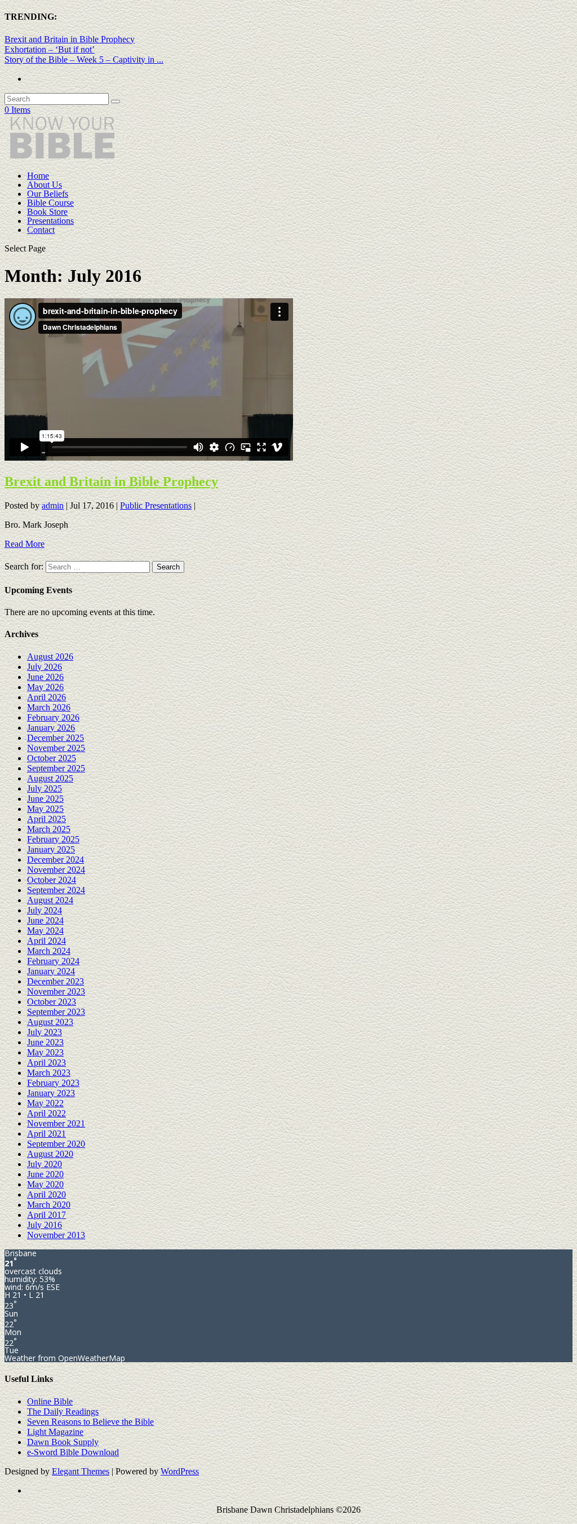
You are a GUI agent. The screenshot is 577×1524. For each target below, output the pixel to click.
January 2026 (51, 727)
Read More (25, 544)
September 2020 (56, 1143)
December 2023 (55, 981)
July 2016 (44, 1225)
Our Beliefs (47, 193)
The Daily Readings (63, 1411)
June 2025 (45, 798)
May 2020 (45, 1184)
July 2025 (44, 788)
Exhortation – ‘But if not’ (50, 49)
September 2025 (56, 768)
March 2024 (48, 951)
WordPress (180, 1471)
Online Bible (50, 1401)
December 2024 (55, 859)
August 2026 (50, 656)
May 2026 (45, 687)
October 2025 (51, 758)
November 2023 (56, 991)
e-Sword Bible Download (73, 1452)
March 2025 (48, 829)
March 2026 (48, 707)
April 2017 (46, 1215)
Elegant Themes (80, 1471)
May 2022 (45, 1103)
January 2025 (51, 849)
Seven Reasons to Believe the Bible (90, 1421)
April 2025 (46, 819)
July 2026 (44, 667)
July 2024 (44, 910)
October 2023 (51, 1001)
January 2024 (51, 971)
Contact (41, 230)
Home (38, 175)
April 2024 (46, 941)
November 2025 (56, 748)
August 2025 (50, 778)
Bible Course (50, 202)
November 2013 (56, 1235)
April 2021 (46, 1133)
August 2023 (50, 1022)
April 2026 (46, 697)
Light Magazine (55, 1432)
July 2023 (44, 1032)
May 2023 (45, 1052)
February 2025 (53, 839)
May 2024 (45, 930)
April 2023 (46, 1062)
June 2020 (45, 1174)
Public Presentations (156, 505)
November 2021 (56, 1123)
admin (53, 505)
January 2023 (51, 1093)
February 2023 (53, 1083)
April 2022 (46, 1113)
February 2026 (53, 717)
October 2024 (51, 880)
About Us (44, 184)
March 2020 (48, 1204)
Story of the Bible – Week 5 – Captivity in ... (84, 59)
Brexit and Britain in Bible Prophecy (70, 39)
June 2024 (45, 920)
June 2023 (45, 1042)
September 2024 (56, 890)
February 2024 (53, 961)
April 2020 (46, 1194)
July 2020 (44, 1164)
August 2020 (50, 1154)
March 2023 (48, 1072)
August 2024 (50, 900)
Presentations (50, 221)
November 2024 (56, 869)
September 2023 (56, 1012)
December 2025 (55, 738)
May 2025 (45, 809)
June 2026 (45, 677)
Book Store (47, 212)
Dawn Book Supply (63, 1442)
